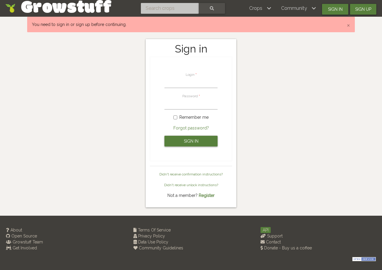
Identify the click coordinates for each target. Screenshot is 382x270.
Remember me (194, 117)
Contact (273, 242)
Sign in (335, 9)
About (15, 230)
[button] (260, 8)
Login (190, 74)
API (266, 230)
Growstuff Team (27, 242)
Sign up (363, 9)
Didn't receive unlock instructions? (191, 185)
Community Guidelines (160, 248)
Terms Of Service (154, 230)
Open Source (23, 236)
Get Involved (24, 248)
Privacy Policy (151, 236)
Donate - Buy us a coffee (287, 248)
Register (207, 195)
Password (190, 96)
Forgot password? (191, 128)
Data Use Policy (152, 242)
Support (274, 236)
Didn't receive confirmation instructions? (191, 174)
